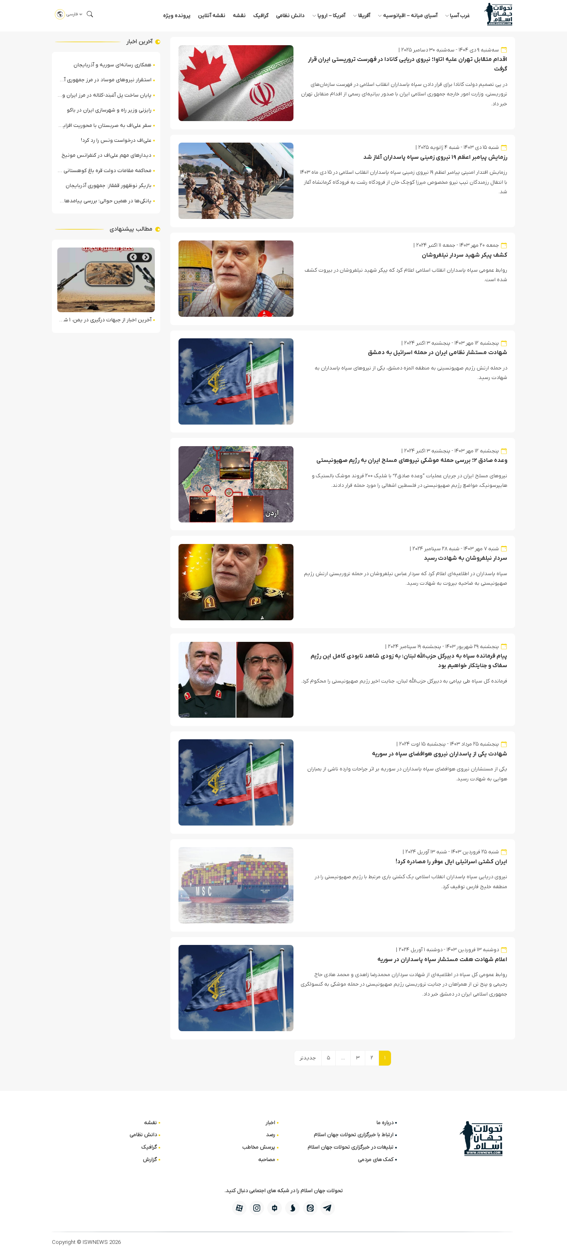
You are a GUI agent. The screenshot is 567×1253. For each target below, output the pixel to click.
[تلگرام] (327, 1208)
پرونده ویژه (177, 15)
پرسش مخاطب (258, 1147)
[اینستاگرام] (256, 1208)
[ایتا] (310, 1208)
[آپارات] (239, 1208)
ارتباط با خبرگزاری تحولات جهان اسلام (353, 1134)
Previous (145, 257)
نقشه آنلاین (211, 15)
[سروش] (292, 1208)
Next (133, 257)
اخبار (270, 1122)
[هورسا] (274, 1208)
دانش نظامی (290, 15)
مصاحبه (266, 1159)
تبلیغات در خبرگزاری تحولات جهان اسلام (350, 1147)
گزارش (150, 1159)
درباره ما (384, 1122)
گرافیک (261, 15)
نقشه (239, 15)
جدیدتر (308, 1057)
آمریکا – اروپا (331, 15)
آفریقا (364, 15)
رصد (270, 1134)
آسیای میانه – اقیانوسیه (410, 15)
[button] (90, 14)
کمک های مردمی (375, 1159)
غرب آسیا (460, 15)
